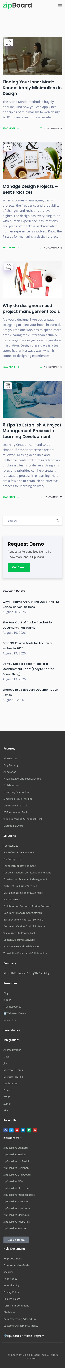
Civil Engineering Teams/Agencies (23, 892)
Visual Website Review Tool (19, 933)
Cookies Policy (11, 1298)
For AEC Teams (12, 899)
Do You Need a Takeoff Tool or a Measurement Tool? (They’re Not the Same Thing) (28, 669)
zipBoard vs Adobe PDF (16, 1221)
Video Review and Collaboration (21, 946)
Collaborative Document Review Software (27, 906)
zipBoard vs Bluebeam (16, 1188)
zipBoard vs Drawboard (17, 1174)
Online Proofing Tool (15, 805)
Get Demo (18, 567)
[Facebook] (5, 1130)
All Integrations (12, 1049)
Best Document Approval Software (23, 919)
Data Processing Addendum (19, 1319)
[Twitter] (11, 1130)
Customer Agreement (15, 1325)
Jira (5, 1063)
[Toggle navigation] (60, 6)
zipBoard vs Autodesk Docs (19, 1194)
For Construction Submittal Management (27, 872)
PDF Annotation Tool (15, 812)
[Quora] (35, 1130)
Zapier (7, 1103)
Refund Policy (11, 1285)
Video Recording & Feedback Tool (22, 819)
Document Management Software (22, 912)
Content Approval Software (19, 939)
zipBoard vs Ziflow (13, 1181)
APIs (5, 1110)
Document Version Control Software (24, 926)
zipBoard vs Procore (15, 1228)
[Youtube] (17, 1130)
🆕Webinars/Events (14, 1013)
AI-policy (33, 1325)
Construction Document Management (25, 879)
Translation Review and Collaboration (25, 953)
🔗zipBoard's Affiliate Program (23, 1336)
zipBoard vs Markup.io (16, 1215)
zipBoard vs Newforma (16, 1208)
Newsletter (9, 1020)
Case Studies (11, 1030)
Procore (7, 1090)
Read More (9, 128)
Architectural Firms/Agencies (20, 886)
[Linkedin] (23, 1130)
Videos (7, 999)
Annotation (9, 772)
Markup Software (13, 825)
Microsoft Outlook (13, 1076)
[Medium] (29, 1130)
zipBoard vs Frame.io (15, 1201)
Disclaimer (9, 1312)
